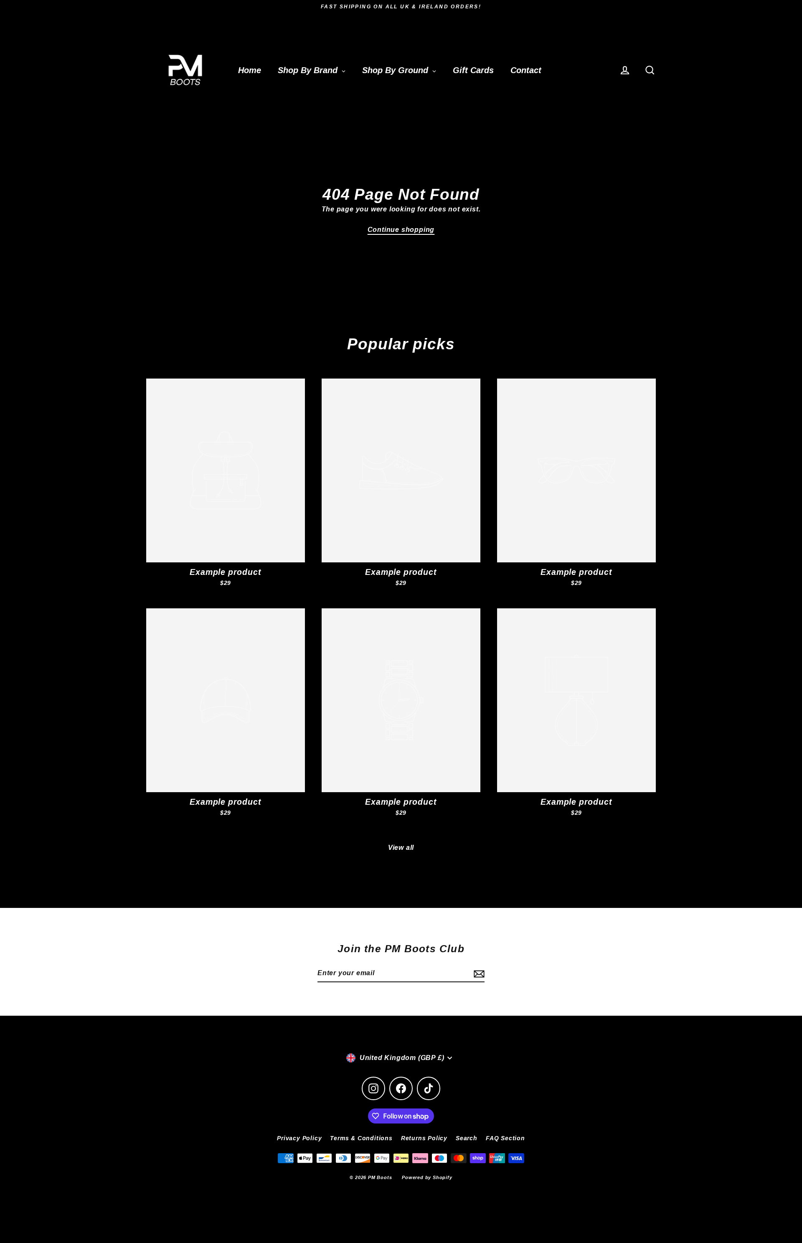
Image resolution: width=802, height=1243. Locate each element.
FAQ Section (505, 1138)
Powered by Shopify (427, 1177)
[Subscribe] (478, 973)
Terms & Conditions (361, 1138)
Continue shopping (401, 229)
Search (466, 1138)
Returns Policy (424, 1138)
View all (401, 847)
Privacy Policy (299, 1138)
